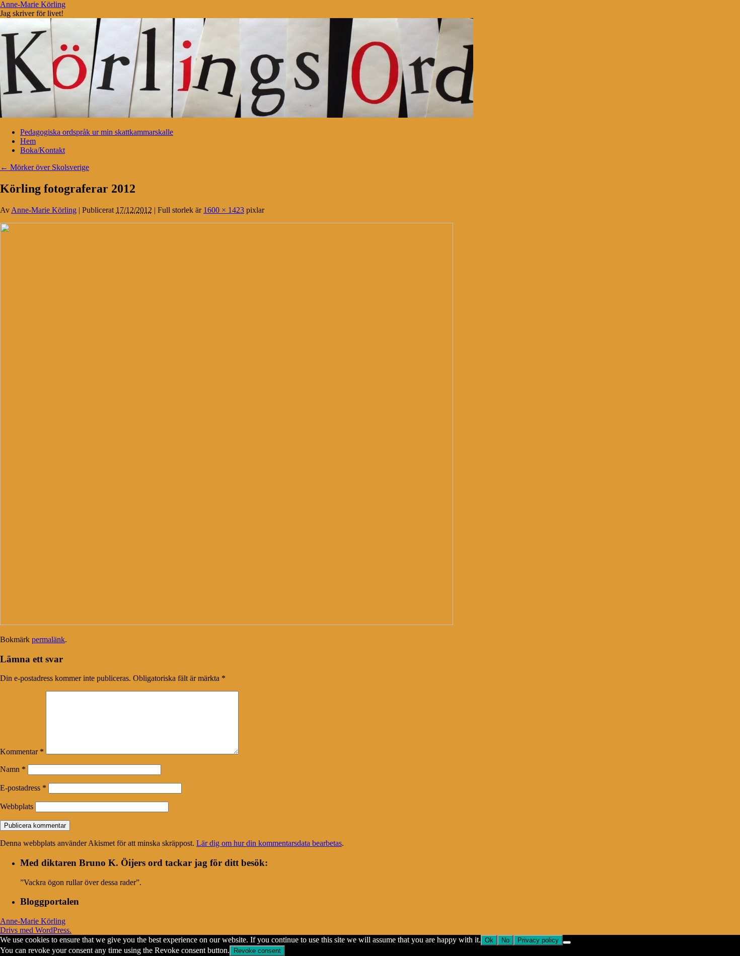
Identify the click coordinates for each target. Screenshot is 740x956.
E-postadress (23, 788)
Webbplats (16, 806)
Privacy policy (538, 940)
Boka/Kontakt (42, 150)
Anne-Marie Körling (32, 4)
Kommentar (22, 751)
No (505, 940)
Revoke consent (257, 950)
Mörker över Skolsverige (44, 167)
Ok (489, 940)
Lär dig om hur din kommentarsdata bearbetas (269, 843)
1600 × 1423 (223, 210)
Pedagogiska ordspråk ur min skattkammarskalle (96, 132)
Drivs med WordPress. (35, 930)
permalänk (48, 639)
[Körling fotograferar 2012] (226, 622)
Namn (13, 769)
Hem (28, 141)
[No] (567, 942)
